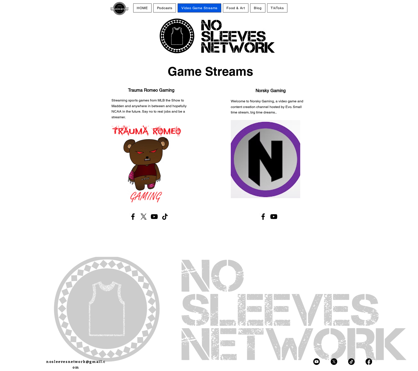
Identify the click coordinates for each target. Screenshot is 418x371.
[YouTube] (154, 216)
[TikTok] (165, 216)
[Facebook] (133, 216)
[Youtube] (316, 361)
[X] (143, 216)
